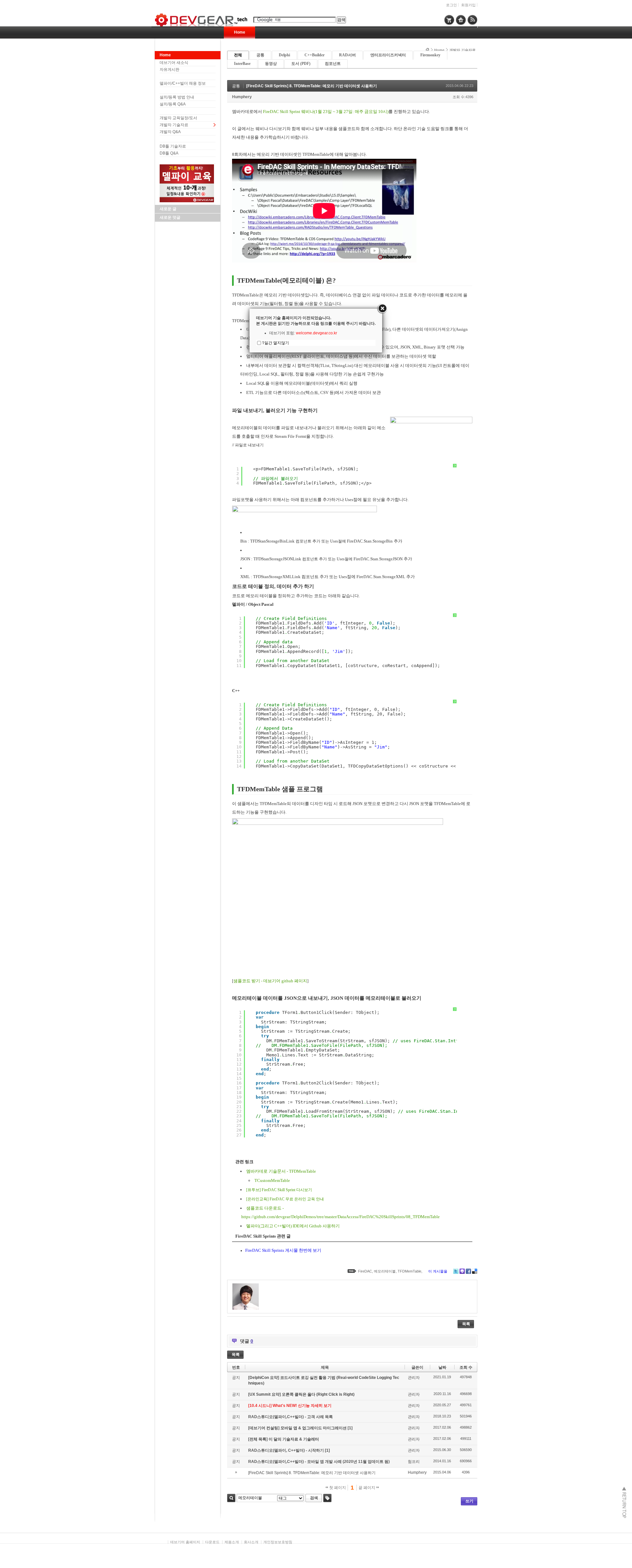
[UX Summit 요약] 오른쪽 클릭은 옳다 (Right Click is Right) (301, 1394)
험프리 (414, 1461)
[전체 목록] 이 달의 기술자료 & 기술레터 (283, 1439)
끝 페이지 (367, 1487)
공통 (260, 55)
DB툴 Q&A (169, 153)
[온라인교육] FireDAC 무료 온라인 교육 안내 (285, 1199)
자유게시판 (169, 69)
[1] (350, 1428)
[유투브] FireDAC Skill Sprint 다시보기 (279, 1190)
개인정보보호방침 (277, 1542)
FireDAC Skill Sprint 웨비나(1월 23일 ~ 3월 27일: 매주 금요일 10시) (325, 111)
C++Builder (314, 55)
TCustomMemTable (272, 1180)
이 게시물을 (437, 1271)
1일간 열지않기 (275, 343)
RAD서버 (347, 55)
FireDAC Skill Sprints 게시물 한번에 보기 (283, 1250)
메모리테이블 (385, 1271)
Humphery (242, 97)
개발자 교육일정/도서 (178, 118)
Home (239, 32)
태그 (327, 1498)
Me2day (462, 1271)
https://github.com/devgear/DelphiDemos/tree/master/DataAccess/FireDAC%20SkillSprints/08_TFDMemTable (340, 1216)
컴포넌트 (333, 63)
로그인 (451, 5)
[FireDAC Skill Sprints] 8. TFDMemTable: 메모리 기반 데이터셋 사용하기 (311, 86)
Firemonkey (430, 55)
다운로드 (212, 1542)
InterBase (242, 63)
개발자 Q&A (170, 131)
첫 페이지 (337, 1487)
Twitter (456, 1271)
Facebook (468, 1271)
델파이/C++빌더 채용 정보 (183, 83)
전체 (238, 55)
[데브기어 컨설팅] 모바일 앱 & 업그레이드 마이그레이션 (298, 1428)
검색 (231, 1498)
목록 (466, 1324)
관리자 (414, 1377)
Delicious (474, 1271)
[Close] (382, 309)
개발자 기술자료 (174, 125)
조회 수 (466, 1367)
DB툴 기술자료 (173, 146)
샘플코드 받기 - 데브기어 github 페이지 (270, 980)
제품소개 (231, 1542)
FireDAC (365, 1271)
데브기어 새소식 (174, 62)
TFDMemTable (302, 1171)
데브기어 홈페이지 (185, 1542)
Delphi (284, 55)
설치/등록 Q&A (173, 104)
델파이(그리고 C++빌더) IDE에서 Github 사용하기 (293, 1225)
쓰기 (469, 1501)
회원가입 (468, 5)
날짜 (442, 1367)
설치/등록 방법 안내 (177, 97)
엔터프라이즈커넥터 (388, 55)
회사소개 (251, 1542)
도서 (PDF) (300, 63)
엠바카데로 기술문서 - (267, 1171)
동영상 (271, 63)
